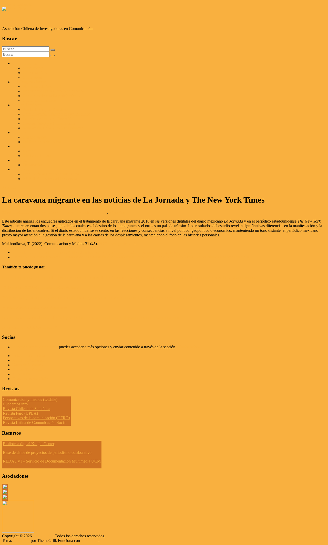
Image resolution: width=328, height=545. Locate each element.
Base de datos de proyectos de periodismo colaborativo (47, 452)
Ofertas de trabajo (37, 155)
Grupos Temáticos (27, 369)
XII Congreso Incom (29, 82)
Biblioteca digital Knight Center (28, 444)
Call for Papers (35, 137)
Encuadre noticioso (91, 212)
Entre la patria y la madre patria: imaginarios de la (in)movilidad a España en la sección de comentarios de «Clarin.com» (129, 277)
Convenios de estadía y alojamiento (51, 95)
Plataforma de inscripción (43, 86)
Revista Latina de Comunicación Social (35, 422)
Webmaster (66, 212)
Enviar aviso (33, 165)
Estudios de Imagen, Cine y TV (48, 119)
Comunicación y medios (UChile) (30, 399)
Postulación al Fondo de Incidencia (51, 174)
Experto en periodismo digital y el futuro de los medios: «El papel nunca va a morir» (91, 317)
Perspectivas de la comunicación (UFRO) (36, 418)
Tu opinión (21, 374)
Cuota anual (32, 77)
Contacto (19, 160)
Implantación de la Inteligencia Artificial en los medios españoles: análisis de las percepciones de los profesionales (106, 252)
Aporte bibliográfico (28, 360)
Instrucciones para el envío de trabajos (53, 91)
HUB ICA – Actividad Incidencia (50, 178)
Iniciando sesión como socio (35, 347)
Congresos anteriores (39, 100)
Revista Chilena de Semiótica (26, 408)
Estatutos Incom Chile (30, 378)
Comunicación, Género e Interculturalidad (56, 114)
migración (117, 212)
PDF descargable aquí (117, 244)
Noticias (19, 146)
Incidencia (20, 169)
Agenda (29, 151)
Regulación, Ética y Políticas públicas (53, 128)
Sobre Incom (33, 68)
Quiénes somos (24, 63)
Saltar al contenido (17, 4)
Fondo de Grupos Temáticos (45, 109)
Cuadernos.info (15, 404)
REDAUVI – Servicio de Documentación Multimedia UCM (52, 461)
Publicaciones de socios (42, 142)
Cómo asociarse (35, 72)
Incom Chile (15, 19)
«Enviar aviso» (188, 347)
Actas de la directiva (28, 355)
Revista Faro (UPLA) (20, 413)
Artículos (19, 132)
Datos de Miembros (28, 365)
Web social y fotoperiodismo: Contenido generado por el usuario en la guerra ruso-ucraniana (99, 297)
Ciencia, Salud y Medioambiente (49, 123)
